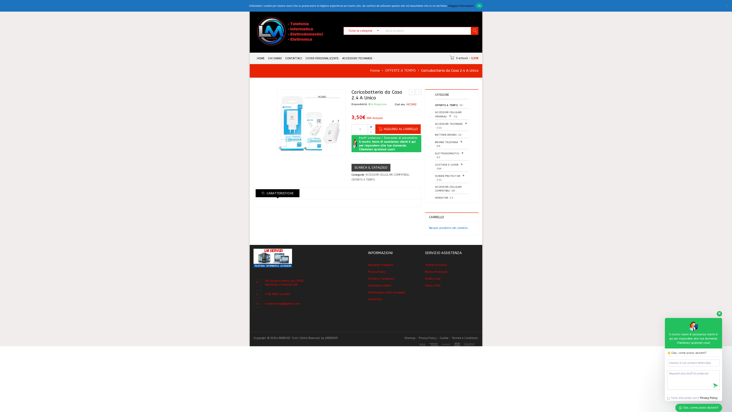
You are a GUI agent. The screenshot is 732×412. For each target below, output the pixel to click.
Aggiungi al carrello (401, 129)
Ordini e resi (432, 278)
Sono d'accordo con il (694, 398)
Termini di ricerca (436, 265)
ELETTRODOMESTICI (447, 153)
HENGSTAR (441, 197)
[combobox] (362, 31)
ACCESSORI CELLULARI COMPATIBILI (387, 174)
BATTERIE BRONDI (446, 134)
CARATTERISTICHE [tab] (280, 193)
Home (375, 70)
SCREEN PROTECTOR (447, 176)
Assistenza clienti (379, 285)
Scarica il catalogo (371, 167)
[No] (727, 6)
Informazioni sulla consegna (386, 292)
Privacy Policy (376, 272)
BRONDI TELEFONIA (446, 142)
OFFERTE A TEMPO (400, 70)
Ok (479, 5)
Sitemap (410, 338)
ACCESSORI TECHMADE (449, 123)
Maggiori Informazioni (461, 5)
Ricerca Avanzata (436, 272)
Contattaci (375, 299)
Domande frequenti (380, 265)
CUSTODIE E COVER (446, 164)
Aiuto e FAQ (433, 285)
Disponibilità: (360, 104)
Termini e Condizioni (381, 278)
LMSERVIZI (331, 338)
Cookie (444, 338)
